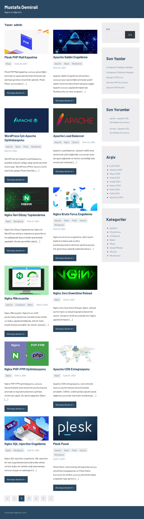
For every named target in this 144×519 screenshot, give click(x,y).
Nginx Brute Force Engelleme (72, 214)
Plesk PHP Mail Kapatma (20, 57)
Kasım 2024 (115, 185)
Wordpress (77, 63)
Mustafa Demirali (21, 7)
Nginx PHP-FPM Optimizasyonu (25, 369)
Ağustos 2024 (116, 197)
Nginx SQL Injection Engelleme (25, 444)
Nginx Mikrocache (16, 298)
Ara (108, 29)
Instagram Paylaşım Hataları (119, 67)
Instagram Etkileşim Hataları (120, 72)
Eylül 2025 (115, 165)
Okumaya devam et (15, 93)
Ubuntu (75, 142)
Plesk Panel (61, 444)
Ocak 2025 (115, 177)
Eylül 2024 (115, 193)
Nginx (66, 63)
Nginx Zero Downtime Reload (72, 293)
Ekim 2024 (115, 189)
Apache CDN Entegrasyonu (71, 369)
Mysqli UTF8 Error (114, 77)
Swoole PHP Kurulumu (117, 82)
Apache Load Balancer (68, 136)
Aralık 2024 (115, 181)
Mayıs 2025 (115, 173)
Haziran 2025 (116, 169)
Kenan (113, 128)
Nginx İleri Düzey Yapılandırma (24, 215)
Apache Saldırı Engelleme (70, 57)
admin (113, 118)
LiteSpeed (20, 304)
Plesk (8, 63)
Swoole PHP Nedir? (115, 87)
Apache (57, 63)
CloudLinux (115, 232)
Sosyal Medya (116, 247)
